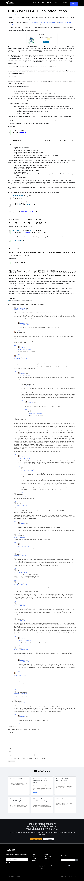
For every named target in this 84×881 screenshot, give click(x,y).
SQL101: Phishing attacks (64, 799)
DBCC (10, 300)
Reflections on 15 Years (17, 778)
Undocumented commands (26, 300)
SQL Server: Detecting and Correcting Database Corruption (41, 22)
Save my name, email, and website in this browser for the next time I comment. (27, 758)
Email (9, 751)
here (44, 19)
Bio (43, 2)
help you (28, 24)
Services (65, 2)
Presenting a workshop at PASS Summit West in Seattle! (41, 780)
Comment (11, 732)
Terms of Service (72, 876)
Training (57, 2)
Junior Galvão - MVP (21, 674)
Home (33, 854)
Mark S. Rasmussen (20, 308)
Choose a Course (48, 856)
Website (10, 755)
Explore (12, 788)
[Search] (76, 860)
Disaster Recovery (16, 300)
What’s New (74, 3)
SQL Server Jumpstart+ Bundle (46, 37)
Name (10, 748)
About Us (46, 854)
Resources (34, 860)
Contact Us (46, 858)
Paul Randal (22, 323)
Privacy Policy (64, 876)
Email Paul (49, 2)
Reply (15, 321)
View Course (46, 41)
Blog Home (36, 2)
